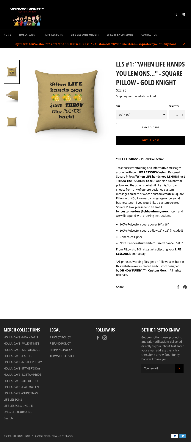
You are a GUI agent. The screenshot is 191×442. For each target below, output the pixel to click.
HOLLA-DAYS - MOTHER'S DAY (23, 362)
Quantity (174, 106)
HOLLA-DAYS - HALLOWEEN (21, 387)
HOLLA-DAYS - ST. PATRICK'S (22, 350)
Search (8, 418)
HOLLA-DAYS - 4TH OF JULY (21, 381)
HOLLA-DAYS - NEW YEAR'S (21, 337)
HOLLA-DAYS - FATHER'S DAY (22, 368)
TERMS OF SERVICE (62, 356)
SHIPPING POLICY (61, 350)
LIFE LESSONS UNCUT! (85, 35)
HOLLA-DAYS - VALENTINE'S (21, 343)
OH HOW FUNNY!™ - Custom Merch (31, 436)
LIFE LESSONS (54, 35)
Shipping (121, 96)
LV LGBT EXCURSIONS (120, 35)
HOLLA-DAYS (27, 35)
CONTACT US (149, 35)
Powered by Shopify (62, 436)
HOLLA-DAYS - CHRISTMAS (21, 393)
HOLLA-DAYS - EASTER (18, 356)
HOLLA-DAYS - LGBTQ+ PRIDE (22, 374)
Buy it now (150, 140)
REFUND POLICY (60, 343)
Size (118, 106)
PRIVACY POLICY (60, 337)
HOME (7, 35)
